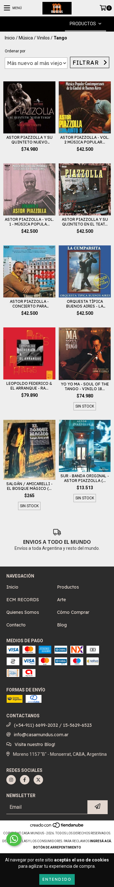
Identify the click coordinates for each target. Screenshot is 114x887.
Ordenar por (15, 51)
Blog (62, 625)
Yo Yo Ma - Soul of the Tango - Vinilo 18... (85, 386)
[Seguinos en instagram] (11, 779)
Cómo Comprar (73, 612)
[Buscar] (47, 24)
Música (26, 37)
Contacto (16, 625)
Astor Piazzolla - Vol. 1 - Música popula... (29, 221)
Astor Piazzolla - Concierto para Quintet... (29, 303)
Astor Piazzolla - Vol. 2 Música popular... (84, 139)
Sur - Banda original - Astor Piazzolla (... (84, 478)
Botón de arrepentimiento (57, 847)
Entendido (57, 879)
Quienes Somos (22, 612)
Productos (68, 587)
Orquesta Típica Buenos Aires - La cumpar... (84, 303)
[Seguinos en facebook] (24, 779)
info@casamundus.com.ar (41, 734)
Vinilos (43, 37)
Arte (61, 599)
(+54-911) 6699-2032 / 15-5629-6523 (53, 725)
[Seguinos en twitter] (38, 779)
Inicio (10, 37)
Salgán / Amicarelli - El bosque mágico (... (29, 486)
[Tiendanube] (57, 827)
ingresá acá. (101, 841)
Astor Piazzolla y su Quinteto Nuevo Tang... (29, 139)
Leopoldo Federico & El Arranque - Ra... (29, 386)
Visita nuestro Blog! (35, 744)
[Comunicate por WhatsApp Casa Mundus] (14, 839)
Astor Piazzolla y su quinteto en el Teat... (85, 221)
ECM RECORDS (22, 599)
